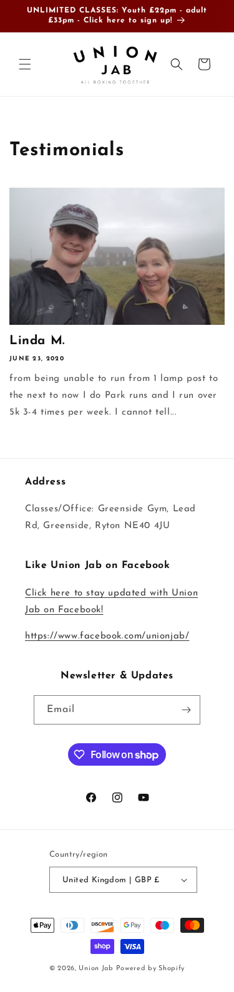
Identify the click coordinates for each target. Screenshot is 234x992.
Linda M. (37, 341)
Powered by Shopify (150, 968)
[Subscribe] (186, 710)
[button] (25, 64)
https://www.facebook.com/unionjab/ (107, 636)
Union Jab (96, 968)
